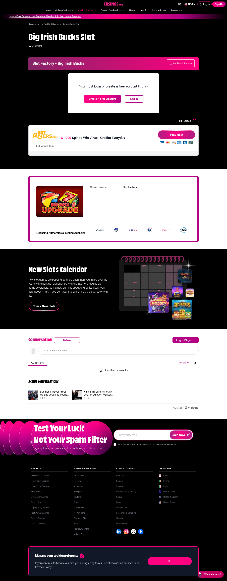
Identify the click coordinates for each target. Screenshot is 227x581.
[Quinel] (133, 230)
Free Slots (78, 481)
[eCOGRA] (99, 230)
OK (169, 561)
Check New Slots (44, 306)
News (118, 502)
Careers (119, 486)
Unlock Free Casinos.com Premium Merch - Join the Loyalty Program (38, 16)
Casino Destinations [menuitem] (111, 10)
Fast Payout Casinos (40, 513)
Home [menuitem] (48, 10)
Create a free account (102, 98)
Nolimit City (79, 534)
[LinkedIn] (118, 531)
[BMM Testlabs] (166, 230)
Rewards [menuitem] (175, 10)
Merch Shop (121, 523)
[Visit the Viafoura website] (191, 407)
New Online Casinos (40, 486)
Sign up (190, 340)
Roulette (77, 497)
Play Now (176, 134)
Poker (76, 502)
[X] (133, 531)
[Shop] (179, 4)
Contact (119, 481)
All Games (78, 486)
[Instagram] (126, 531)
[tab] (37, 363)
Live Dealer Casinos (39, 497)
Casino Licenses (38, 523)
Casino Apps (36, 502)
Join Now (178, 435)
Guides (119, 497)
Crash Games (79, 507)
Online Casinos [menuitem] (63, 10)
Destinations (121, 507)
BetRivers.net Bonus (45, 146)
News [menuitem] (132, 10)
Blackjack (78, 492)
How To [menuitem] (143, 10)
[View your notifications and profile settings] (195, 362)
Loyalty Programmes (40, 507)
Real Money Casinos (40, 481)
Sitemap (119, 518)
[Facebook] (140, 531)
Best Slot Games (51, 24)
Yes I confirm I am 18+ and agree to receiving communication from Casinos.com (146, 444)
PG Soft (77, 523)
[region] (113, 374)
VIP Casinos (36, 492)
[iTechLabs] (116, 230)
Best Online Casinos (40, 476)
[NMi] (183, 230)
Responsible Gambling (126, 492)
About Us (120, 476)
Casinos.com (34, 24)
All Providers (79, 513)
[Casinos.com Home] (113, 4)
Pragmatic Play (80, 518)
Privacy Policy (43, 567)
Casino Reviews (38, 518)
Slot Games (79, 476)
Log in (180, 340)
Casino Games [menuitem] (85, 10)
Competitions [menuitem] (159, 10)
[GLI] (149, 230)
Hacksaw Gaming (81, 529)
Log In (134, 98)
